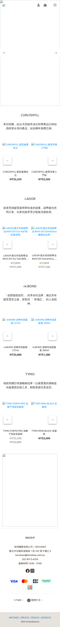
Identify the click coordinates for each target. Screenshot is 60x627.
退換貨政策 (46, 617)
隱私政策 (25, 617)
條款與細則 (14, 617)
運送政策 (35, 617)
